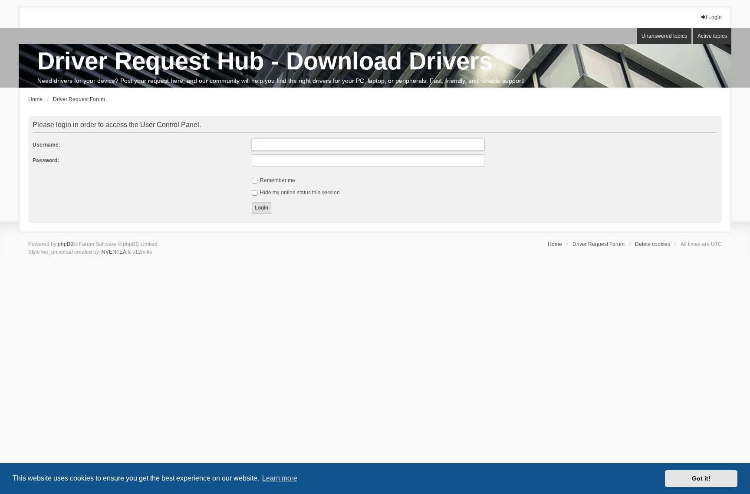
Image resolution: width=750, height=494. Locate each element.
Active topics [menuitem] (712, 36)
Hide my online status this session (299, 193)
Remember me (277, 180)
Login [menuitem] (715, 17)
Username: (46, 145)
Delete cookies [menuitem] (652, 244)
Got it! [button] (701, 478)
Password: (46, 160)
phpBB (66, 244)
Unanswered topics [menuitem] (664, 36)
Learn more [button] (279, 478)
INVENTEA (113, 252)
